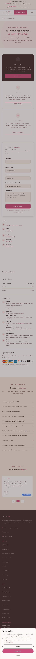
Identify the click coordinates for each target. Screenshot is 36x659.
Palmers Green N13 (6, 600)
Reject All (17, 646)
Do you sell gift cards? (17, 440)
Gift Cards (4, 579)
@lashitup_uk (9, 241)
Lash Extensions (5, 545)
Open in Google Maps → (8, 272)
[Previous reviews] (13, 501)
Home (3, 18)
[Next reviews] (23, 501)
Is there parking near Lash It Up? (17, 402)
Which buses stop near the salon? (17, 411)
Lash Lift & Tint (5, 549)
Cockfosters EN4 (6, 618)
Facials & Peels (5, 571)
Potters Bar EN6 (5, 605)
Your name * (8, 158)
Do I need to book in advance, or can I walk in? (17, 435)
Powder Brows (5, 562)
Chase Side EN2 (6, 592)
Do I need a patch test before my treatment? (17, 416)
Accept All (18, 651)
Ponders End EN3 (6, 609)
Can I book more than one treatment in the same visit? (17, 450)
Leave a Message (18, 132)
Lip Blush (4, 566)
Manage (18, 655)
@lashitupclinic (9, 246)
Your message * (9, 190)
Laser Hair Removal (6, 558)
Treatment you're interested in (13, 182)
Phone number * (9, 167)
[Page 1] (18, 501)
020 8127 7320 (12, 6)
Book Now (21, 12)
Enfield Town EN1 (6, 587)
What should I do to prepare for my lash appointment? (17, 431)
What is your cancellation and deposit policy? (17, 445)
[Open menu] (32, 12)
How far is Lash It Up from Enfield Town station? (17, 407)
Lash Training (5, 575)
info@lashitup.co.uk (10, 237)
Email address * (9, 175)
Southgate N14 (5, 613)
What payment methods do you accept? (17, 426)
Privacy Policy (9, 642)
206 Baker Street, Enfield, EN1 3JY (14, 226)
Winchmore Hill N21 (6, 596)
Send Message (17, 206)
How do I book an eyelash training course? (17, 421)
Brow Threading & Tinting (8, 553)
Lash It (6, 12)
